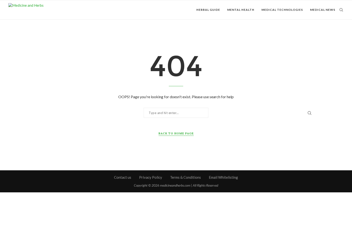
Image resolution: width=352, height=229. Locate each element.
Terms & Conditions (185, 177)
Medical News (322, 9)
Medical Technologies (282, 9)
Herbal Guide (208, 9)
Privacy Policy (150, 177)
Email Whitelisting (223, 177)
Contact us (122, 177)
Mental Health (240, 9)
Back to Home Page (176, 133)
